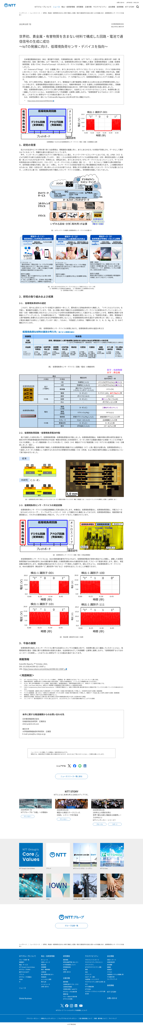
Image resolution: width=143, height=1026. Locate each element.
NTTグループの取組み (25, 977)
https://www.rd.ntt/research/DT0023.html (40, 101)
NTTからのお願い (68, 999)
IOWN (21, 979)
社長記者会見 (111, 962)
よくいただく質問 (46, 979)
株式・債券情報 (45, 969)
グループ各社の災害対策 (70, 996)
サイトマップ (113, 1018)
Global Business (25, 998)
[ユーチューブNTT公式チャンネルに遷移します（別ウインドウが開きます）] (80, 1006)
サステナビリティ (100, 6)
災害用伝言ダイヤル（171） (71, 984)
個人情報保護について (85, 1018)
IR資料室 (43, 972)
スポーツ (114, 824)
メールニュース (45, 984)
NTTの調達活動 (89, 986)
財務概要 (43, 967)
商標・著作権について (100, 1018)
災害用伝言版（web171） (70, 989)
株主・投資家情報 (68, 6)
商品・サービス (23, 965)
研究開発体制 (67, 967)
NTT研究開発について (69, 965)
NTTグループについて (43, 6)
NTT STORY (129, 6)
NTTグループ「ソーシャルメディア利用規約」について (71, 1010)
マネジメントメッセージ (92, 960)
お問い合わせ (120, 2)
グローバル (100, 824)
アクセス (109, 972)
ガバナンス (88, 974)
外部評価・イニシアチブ (92, 979)
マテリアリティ (89, 965)
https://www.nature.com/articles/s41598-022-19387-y (44, 669)
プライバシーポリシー (32, 1018)
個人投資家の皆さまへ (47, 974)
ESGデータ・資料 (90, 977)
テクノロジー (27, 816)
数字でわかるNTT (24, 972)
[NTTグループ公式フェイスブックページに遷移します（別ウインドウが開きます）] (66, 1005)
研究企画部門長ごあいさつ (70, 962)
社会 (86, 972)
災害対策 (88, 6)
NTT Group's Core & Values (27, 967)
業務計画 (65, 994)
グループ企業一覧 (71, 925)
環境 (86, 969)
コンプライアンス (112, 979)
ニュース (56, 6)
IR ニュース (44, 960)
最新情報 (65, 960)
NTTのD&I (88, 989)
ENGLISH (136, 2)
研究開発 (80, 6)
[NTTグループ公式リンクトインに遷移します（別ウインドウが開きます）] (76, 1005)
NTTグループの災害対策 (70, 992)
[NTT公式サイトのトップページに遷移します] (10, 5)
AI (19, 982)
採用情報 (120, 6)
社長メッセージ (45, 962)
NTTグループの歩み (24, 969)
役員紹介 (109, 969)
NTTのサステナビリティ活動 (93, 967)
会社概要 (109, 965)
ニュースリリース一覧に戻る (71, 776)
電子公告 (43, 982)
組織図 (109, 967)
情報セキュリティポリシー (48, 1018)
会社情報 (111, 6)
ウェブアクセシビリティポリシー (67, 1018)
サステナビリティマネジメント (94, 962)
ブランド (21, 974)
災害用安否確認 (67, 987)
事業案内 (21, 962)
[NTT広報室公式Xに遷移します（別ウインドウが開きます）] (62, 1005)
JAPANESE (129, 2)
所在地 (65, 969)
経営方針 (43, 965)
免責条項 (43, 977)
